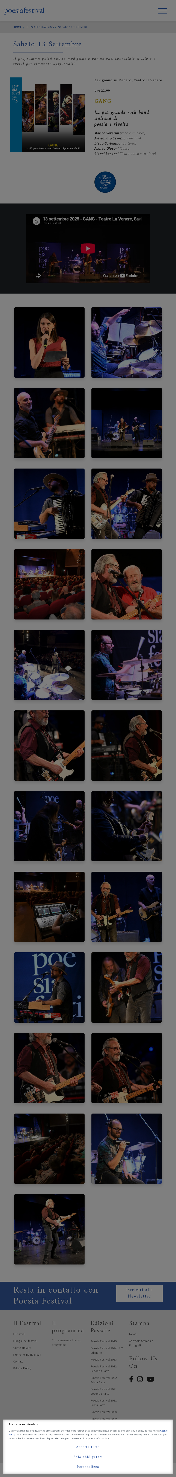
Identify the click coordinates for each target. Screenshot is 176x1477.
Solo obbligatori (88, 1457)
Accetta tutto (88, 1447)
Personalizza (88, 1467)
